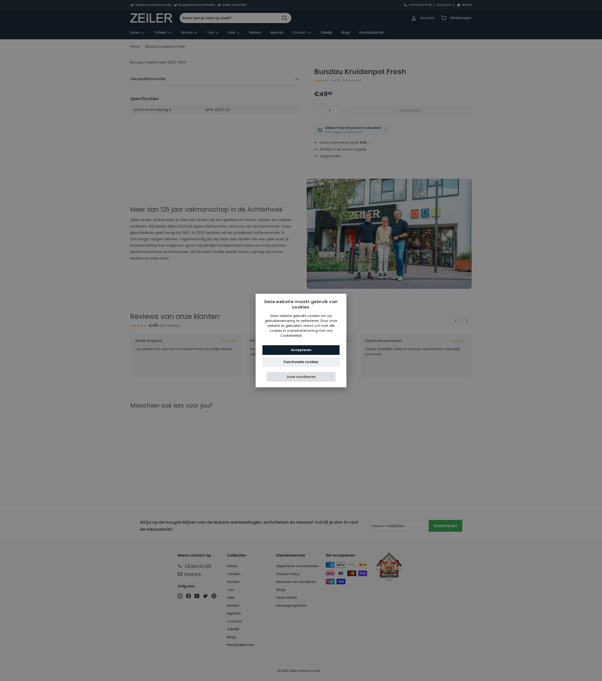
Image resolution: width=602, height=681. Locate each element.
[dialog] (301, 340)
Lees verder (312, 335)
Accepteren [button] (301, 350)
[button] (301, 377)
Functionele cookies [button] (301, 362)
